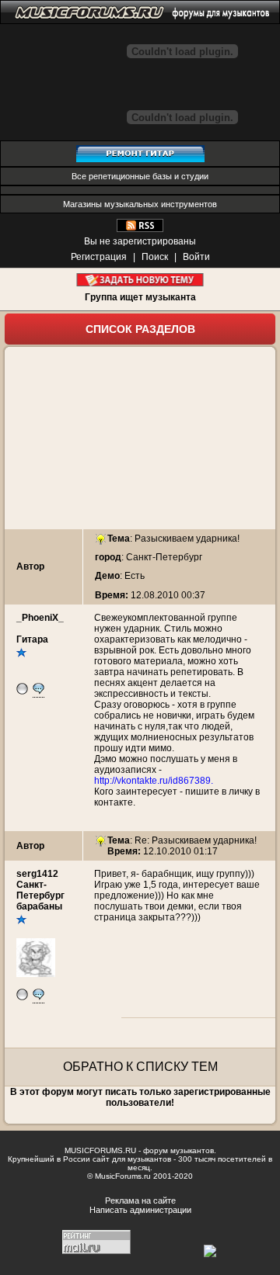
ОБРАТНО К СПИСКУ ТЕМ (140, 1066)
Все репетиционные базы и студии (140, 176)
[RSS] (140, 228)
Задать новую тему (140, 279)
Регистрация (99, 256)
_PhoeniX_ (40, 617)
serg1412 (37, 873)
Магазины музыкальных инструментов (140, 204)
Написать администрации (140, 1209)
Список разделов (140, 329)
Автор (30, 566)
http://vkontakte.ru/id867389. (153, 780)
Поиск (155, 256)
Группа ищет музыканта (140, 297)
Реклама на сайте (140, 1200)
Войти (196, 256)
